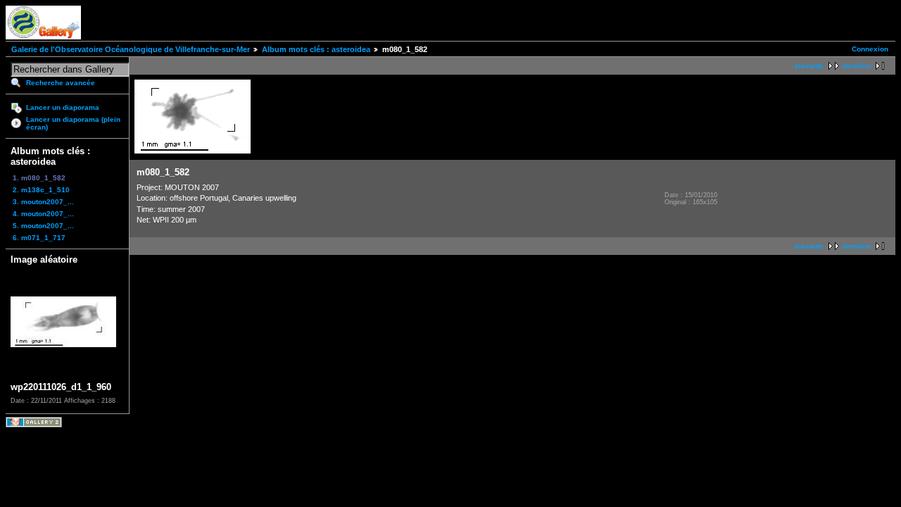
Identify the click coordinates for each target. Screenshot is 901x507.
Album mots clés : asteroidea (316, 49)
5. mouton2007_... (43, 226)
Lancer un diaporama (62, 107)
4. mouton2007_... (43, 214)
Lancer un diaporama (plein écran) (73, 123)
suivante (809, 66)
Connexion (870, 49)
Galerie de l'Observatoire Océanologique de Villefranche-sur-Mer (130, 49)
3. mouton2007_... (43, 202)
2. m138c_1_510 (41, 190)
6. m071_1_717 (39, 238)
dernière (857, 66)
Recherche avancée (60, 83)
